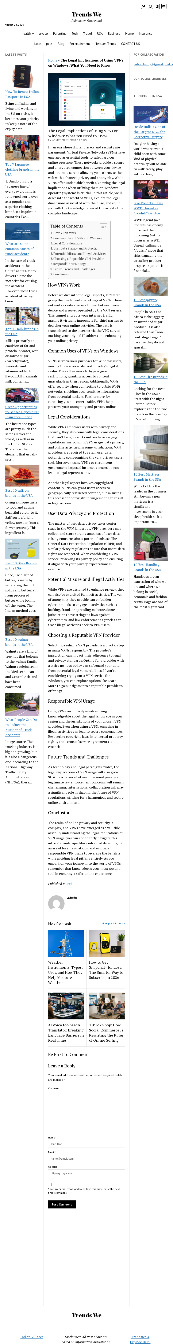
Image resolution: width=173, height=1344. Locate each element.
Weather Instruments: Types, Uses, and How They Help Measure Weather (65, 972)
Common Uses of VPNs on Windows (78, 238)
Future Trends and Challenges (74, 269)
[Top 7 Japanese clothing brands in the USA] (22, 148)
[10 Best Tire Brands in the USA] (151, 363)
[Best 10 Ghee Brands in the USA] (22, 550)
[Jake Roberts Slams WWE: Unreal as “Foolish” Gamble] (151, 190)
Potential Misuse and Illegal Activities (79, 254)
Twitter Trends (105, 43)
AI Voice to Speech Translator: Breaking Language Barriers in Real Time (66, 1032)
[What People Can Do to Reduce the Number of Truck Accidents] (22, 705)
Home (129, 33)
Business (114, 33)
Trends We (86, 14)
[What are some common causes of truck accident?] (22, 232)
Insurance (145, 33)
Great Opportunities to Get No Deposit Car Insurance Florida (22, 412)
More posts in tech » (113, 923)
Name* (52, 1137)
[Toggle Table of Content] (101, 226)
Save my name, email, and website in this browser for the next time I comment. (84, 1190)
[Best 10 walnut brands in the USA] (22, 626)
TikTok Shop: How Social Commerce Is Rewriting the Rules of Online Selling (106, 1032)
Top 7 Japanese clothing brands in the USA (22, 169)
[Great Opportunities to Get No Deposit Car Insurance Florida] (22, 395)
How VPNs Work (64, 233)
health (26, 33)
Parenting (59, 33)
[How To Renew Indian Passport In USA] (22, 77)
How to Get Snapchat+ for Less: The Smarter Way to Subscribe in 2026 (106, 970)
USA (100, 33)
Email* (51, 1152)
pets (49, 43)
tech (69, 883)
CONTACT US (130, 43)
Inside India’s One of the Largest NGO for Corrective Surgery (149, 131)
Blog (61, 43)
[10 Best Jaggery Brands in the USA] (151, 287)
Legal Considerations (67, 243)
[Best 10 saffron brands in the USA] (22, 476)
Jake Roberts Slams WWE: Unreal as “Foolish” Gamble (148, 208)
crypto (43, 33)
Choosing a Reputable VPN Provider (78, 259)
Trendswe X (140, 1336)
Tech (75, 33)
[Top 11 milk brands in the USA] (22, 316)
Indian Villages (31, 1336)
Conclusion (61, 274)
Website (52, 1166)
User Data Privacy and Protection (76, 248)
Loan (37, 43)
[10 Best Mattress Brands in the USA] (151, 448)
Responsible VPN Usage (69, 264)
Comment (53, 1088)
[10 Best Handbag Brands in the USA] (151, 545)
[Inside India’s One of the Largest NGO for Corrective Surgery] (151, 115)
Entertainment (79, 43)
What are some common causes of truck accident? (19, 248)
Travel (87, 33)
